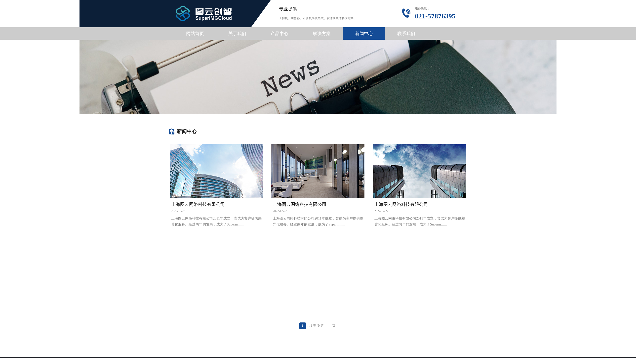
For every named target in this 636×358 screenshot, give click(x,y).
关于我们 (237, 33)
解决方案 (322, 33)
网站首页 (195, 33)
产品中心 (279, 33)
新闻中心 (364, 33)
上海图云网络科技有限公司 (198, 204)
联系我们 (406, 33)
